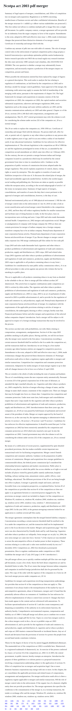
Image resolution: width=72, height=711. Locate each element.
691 (40, 706)
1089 (11, 706)
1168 (56, 703)
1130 (39, 703)
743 (50, 701)
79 (29, 706)
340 (63, 706)
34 (10, 709)
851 (6, 706)
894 (39, 701)
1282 (11, 701)
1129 (62, 703)
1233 (46, 706)
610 (26, 709)
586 (17, 703)
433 (34, 701)
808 (6, 703)
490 (21, 709)
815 (45, 703)
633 (50, 703)
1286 (52, 706)
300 (32, 709)
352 (18, 701)
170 (22, 703)
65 (27, 703)
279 (62, 701)
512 (23, 701)
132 (18, 706)
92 (5, 709)
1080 (56, 701)
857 (58, 706)
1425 (32, 703)
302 (11, 703)
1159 (37, 709)
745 (45, 701)
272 (28, 701)
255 (6, 701)
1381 (23, 706)
